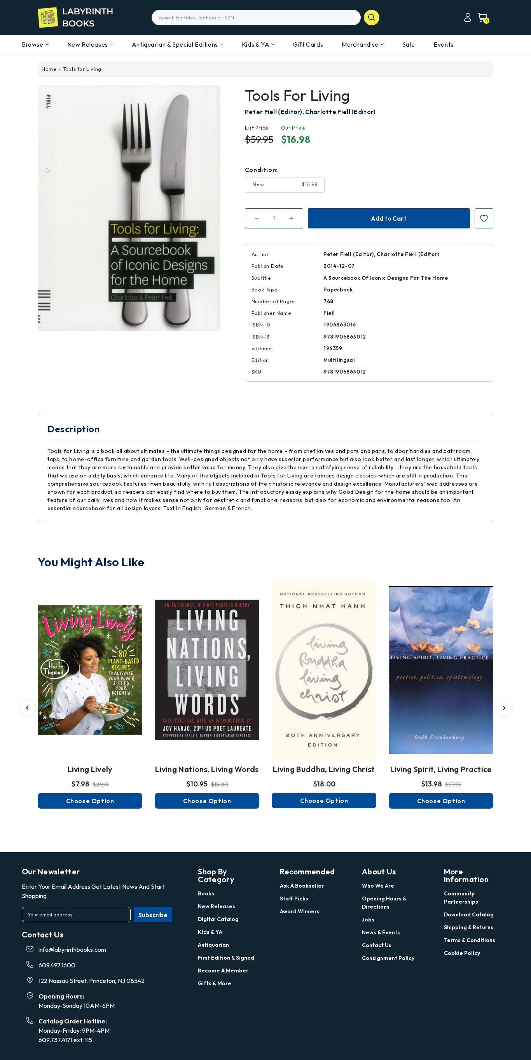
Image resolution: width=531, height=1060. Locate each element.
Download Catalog (469, 914)
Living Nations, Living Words (207, 769)
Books (206, 893)
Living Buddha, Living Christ (324, 769)
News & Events (381, 932)
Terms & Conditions (469, 940)
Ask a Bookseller (302, 885)
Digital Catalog (218, 919)
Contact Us (376, 945)
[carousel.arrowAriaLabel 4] (27, 708)
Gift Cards (308, 44)
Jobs (368, 919)
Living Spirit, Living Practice (441, 769)
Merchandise (360, 44)
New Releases (87, 44)
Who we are (378, 885)
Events (443, 44)
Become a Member (223, 970)
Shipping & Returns (468, 927)
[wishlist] (90, 653)
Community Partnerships (461, 897)
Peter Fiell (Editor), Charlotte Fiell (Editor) (310, 112)
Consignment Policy (388, 958)
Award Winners (300, 911)
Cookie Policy (462, 952)
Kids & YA (255, 44)
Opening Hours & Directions (384, 902)
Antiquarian (213, 944)
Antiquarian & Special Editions (175, 44)
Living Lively (90, 769)
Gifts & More (214, 983)
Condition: (261, 170)
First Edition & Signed (226, 957)
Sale (408, 44)
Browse (33, 44)
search (371, 17)
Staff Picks (294, 898)
